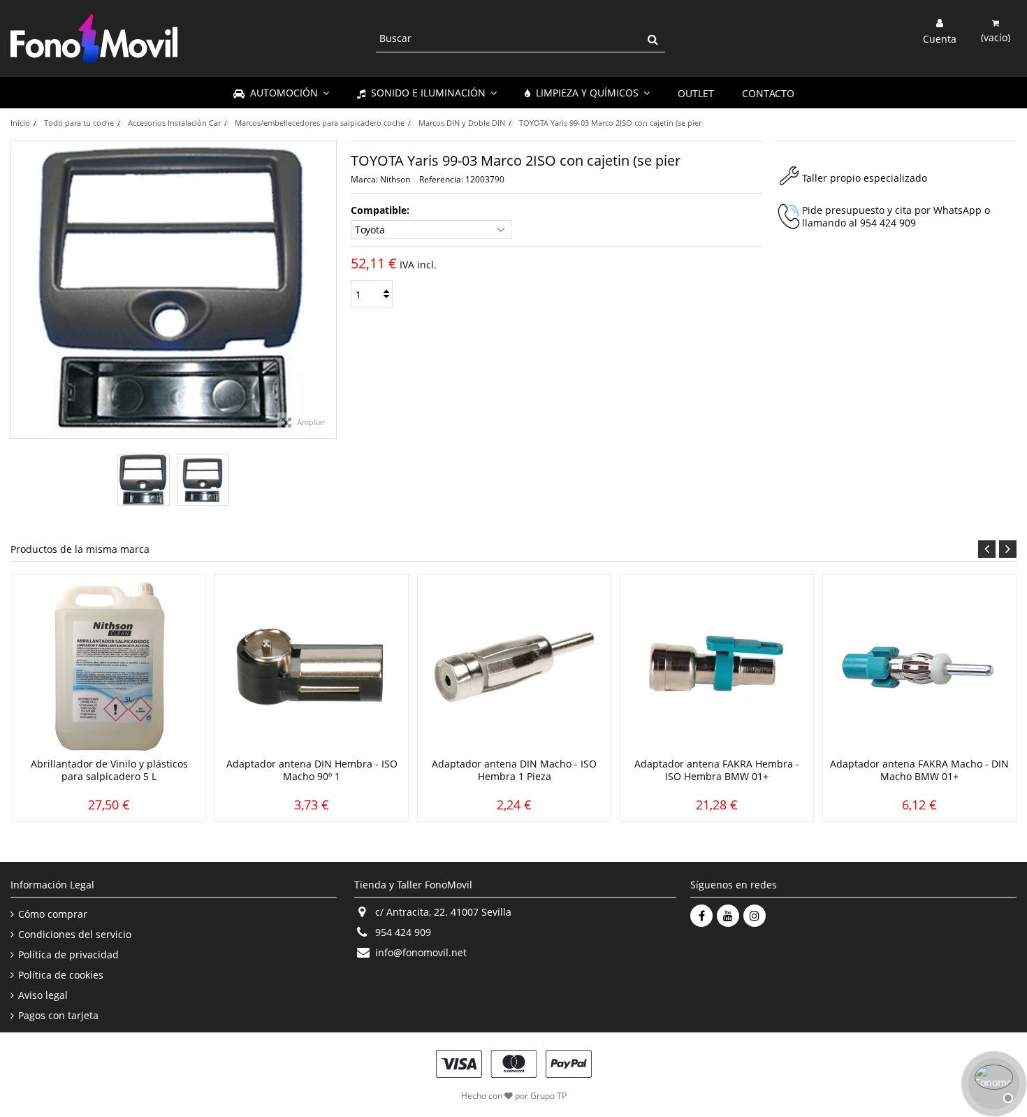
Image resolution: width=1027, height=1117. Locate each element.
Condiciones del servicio (74, 934)
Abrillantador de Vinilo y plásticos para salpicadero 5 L (109, 770)
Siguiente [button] (329, 290)
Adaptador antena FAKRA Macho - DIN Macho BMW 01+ (919, 770)
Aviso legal (43, 995)
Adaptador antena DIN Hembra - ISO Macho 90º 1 (312, 770)
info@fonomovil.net (421, 952)
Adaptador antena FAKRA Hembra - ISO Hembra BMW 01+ (716, 770)
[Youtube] (728, 916)
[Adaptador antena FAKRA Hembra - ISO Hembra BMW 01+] (717, 667)
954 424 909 (888, 222)
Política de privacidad (68, 955)
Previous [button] (987, 549)
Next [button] (1008, 549)
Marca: (364, 179)
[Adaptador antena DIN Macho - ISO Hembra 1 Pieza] (514, 667)
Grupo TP (548, 1095)
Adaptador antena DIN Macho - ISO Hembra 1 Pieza (514, 770)
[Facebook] (701, 916)
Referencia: (441, 179)
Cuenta (939, 37)
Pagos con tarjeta (58, 1015)
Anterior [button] (18, 290)
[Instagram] (754, 916)
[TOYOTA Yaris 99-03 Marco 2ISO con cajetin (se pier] (143, 479)
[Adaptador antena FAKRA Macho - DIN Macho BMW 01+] (919, 667)
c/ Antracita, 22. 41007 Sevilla (443, 911)
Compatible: (381, 210)
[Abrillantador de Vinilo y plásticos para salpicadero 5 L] (109, 667)
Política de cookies (60, 975)
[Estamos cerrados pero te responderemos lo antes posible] (992, 1082)
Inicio (20, 122)
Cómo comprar (52, 914)
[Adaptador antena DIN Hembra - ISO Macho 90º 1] (311, 667)
